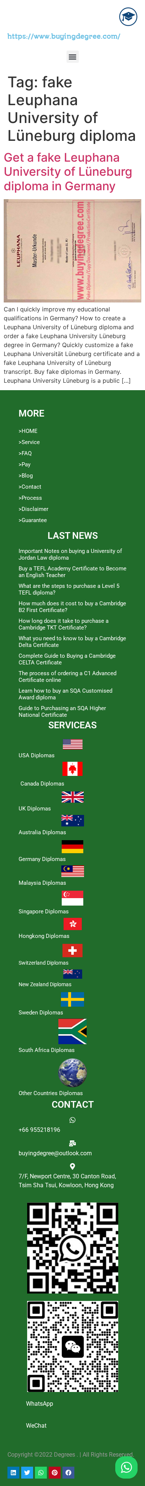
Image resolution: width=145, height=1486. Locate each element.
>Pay (24, 464)
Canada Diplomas (42, 783)
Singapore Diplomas (44, 911)
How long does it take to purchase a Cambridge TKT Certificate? (64, 624)
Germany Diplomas (42, 859)
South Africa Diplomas (47, 1050)
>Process (30, 498)
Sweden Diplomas (41, 1012)
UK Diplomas (35, 808)
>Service (29, 442)
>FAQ (25, 453)
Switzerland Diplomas (43, 963)
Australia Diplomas (42, 832)
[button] (73, 57)
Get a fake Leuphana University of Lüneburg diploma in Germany (68, 171)
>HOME (28, 431)
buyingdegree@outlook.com (55, 1153)
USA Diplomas (37, 755)
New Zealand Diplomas (45, 984)
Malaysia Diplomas (42, 883)
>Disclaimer (33, 509)
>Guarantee (33, 520)
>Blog (26, 475)
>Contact (30, 486)
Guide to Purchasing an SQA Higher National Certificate (62, 711)
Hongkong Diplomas (44, 936)
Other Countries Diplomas (51, 1093)
